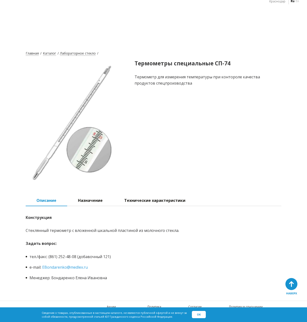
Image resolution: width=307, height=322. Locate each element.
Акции (111, 307)
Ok (199, 314)
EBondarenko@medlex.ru (65, 267)
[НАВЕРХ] (291, 284)
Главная (32, 53)
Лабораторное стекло (78, 53)
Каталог (49, 53)
